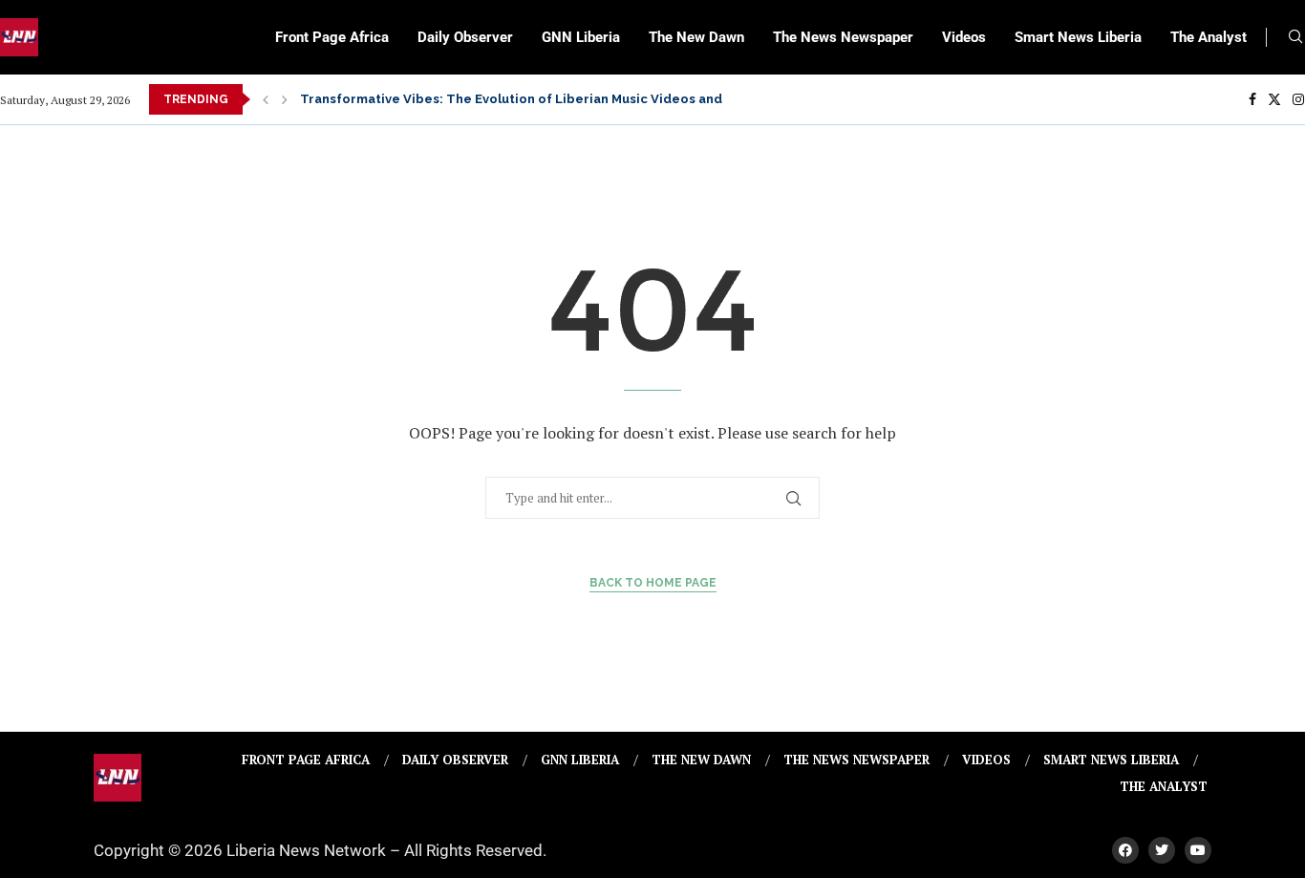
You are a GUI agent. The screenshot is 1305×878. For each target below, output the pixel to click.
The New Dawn (696, 37)
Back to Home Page (653, 582)
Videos (964, 37)
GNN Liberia (581, 37)
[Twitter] (1274, 99)
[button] (265, 99)
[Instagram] (1298, 99)
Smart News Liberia (1078, 37)
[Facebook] (1252, 99)
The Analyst (1208, 37)
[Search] (1295, 39)
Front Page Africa (332, 37)
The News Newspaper (843, 37)
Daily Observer (465, 37)
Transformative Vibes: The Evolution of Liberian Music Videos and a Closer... (544, 99)
